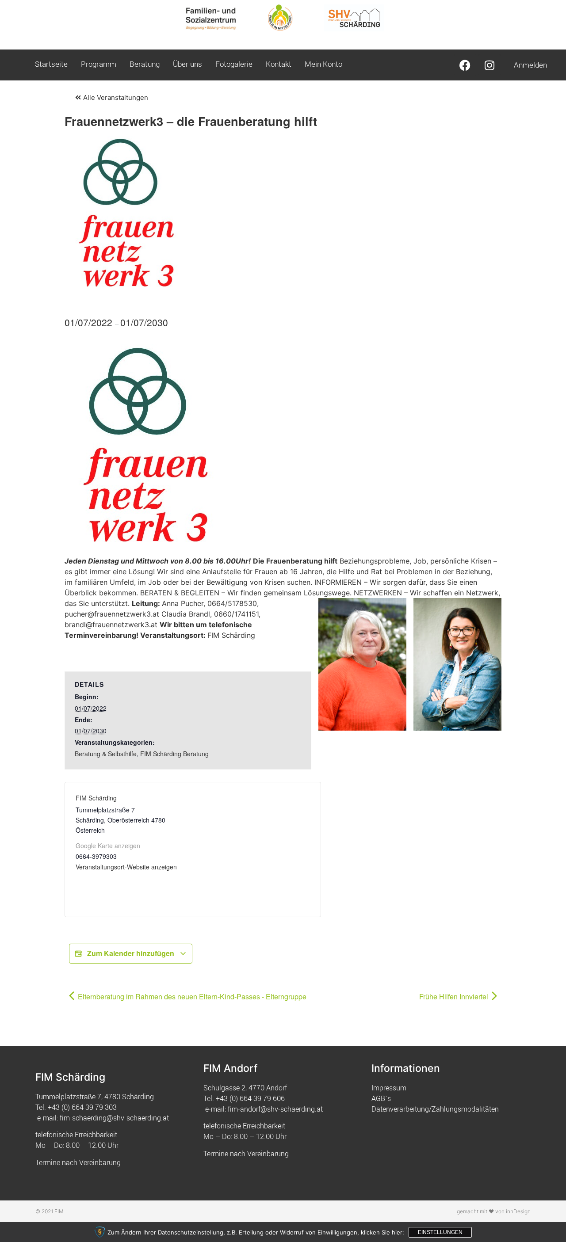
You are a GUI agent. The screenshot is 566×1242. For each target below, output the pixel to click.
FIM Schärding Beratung (174, 753)
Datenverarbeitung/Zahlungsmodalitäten (435, 1109)
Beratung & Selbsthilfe (106, 753)
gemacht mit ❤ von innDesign (494, 1211)
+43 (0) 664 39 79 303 (82, 1107)
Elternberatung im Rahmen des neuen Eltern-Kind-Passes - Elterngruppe (191, 996)
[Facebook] (465, 65)
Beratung (145, 64)
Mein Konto (323, 64)
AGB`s (381, 1098)
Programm (98, 64)
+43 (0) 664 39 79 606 (250, 1098)
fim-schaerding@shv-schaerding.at (114, 1118)
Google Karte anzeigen (108, 845)
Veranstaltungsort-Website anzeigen (126, 866)
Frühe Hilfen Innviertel (454, 996)
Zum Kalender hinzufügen (130, 953)
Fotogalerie (233, 64)
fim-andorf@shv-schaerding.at (275, 1109)
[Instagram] (489, 65)
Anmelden (530, 65)
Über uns (187, 64)
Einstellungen (440, 1232)
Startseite (51, 64)
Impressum (388, 1088)
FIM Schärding (96, 797)
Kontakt (278, 64)
